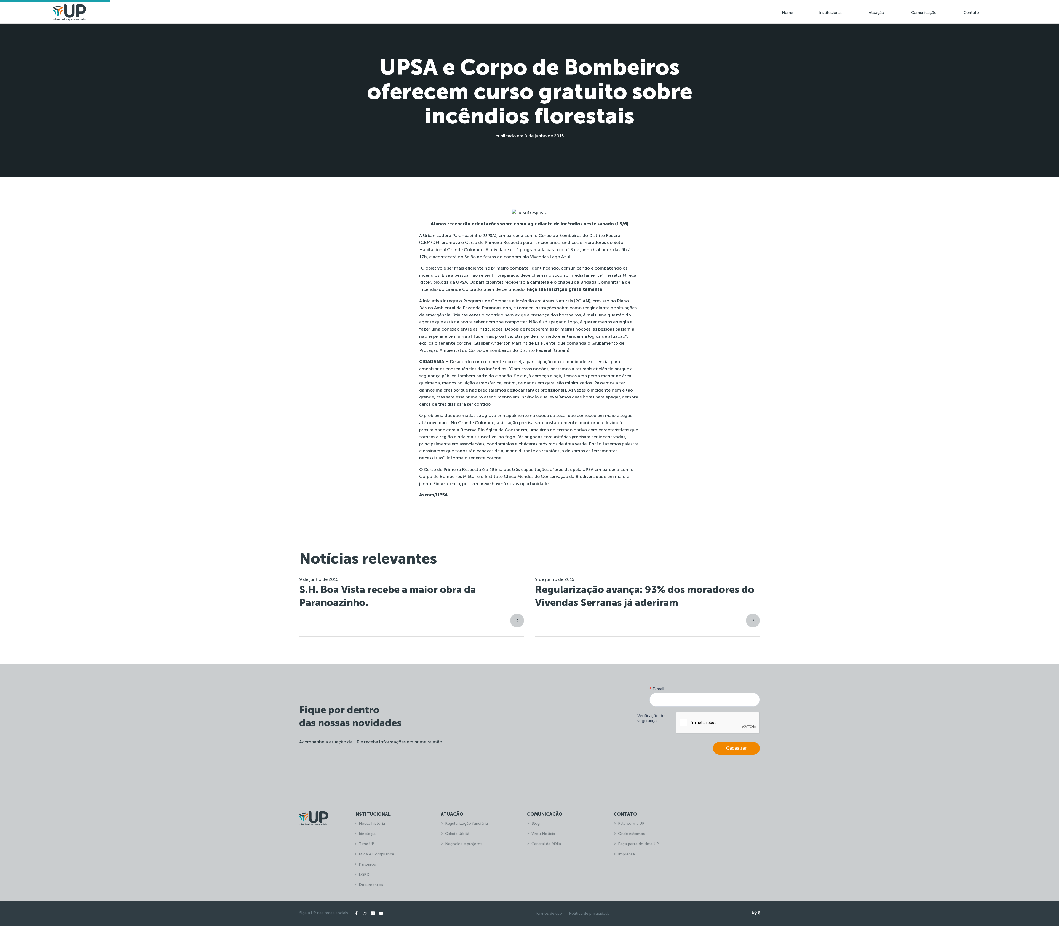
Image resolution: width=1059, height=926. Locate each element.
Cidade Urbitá (457, 833)
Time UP (366, 844)
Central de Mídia (546, 844)
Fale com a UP (631, 823)
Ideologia (367, 833)
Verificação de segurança (651, 718)
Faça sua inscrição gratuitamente (564, 289)
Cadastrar (736, 748)
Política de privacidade (589, 913)
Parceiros (367, 864)
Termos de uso (548, 913)
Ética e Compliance (376, 854)
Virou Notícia (543, 833)
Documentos (371, 884)
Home (787, 12)
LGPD (364, 874)
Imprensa (626, 854)
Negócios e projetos (463, 844)
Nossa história (372, 823)
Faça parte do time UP (638, 844)
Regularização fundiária (466, 823)
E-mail (656, 688)
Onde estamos (631, 833)
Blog (535, 823)
